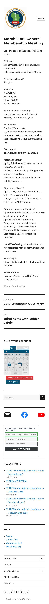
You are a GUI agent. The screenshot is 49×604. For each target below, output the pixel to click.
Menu (41, 18)
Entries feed (12, 539)
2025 (7, 373)
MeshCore (9, 583)
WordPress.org (13, 546)
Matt (9, 286)
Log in (9, 536)
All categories (13, 382)
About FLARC (10, 558)
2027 (25, 373)
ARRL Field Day (11, 577)
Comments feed (14, 543)
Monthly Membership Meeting (20, 378)
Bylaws (7, 565)
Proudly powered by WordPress (18, 599)
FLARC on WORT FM (16, 481)
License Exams (11, 571)
